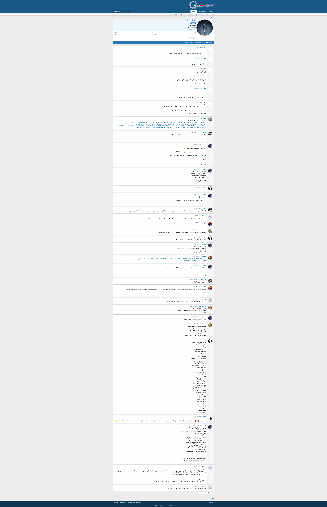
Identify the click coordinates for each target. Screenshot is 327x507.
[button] (208, 11)
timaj (204, 187)
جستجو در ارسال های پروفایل (182, 14)
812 (194, 34)
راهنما (117, 502)
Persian (210, 502)
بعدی (201, 493)
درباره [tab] (185, 42)
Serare (204, 324)
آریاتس (204, 223)
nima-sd (203, 118)
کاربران (193, 11)
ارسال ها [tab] (190, 42)
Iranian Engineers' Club (163, 505)
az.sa (204, 417)
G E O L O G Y (202, 280)
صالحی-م (203, 209)
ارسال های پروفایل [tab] (208, 42)
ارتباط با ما (138, 502)
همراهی (204, 145)
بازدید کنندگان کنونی (209, 14)
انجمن (210, 11)
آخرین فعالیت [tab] (198, 42)
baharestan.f (202, 306)
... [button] (206, 493)
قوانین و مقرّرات (131, 502)
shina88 (203, 257)
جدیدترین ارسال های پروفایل (196, 14)
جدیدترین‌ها (202, 11)
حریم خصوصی (123, 502)
